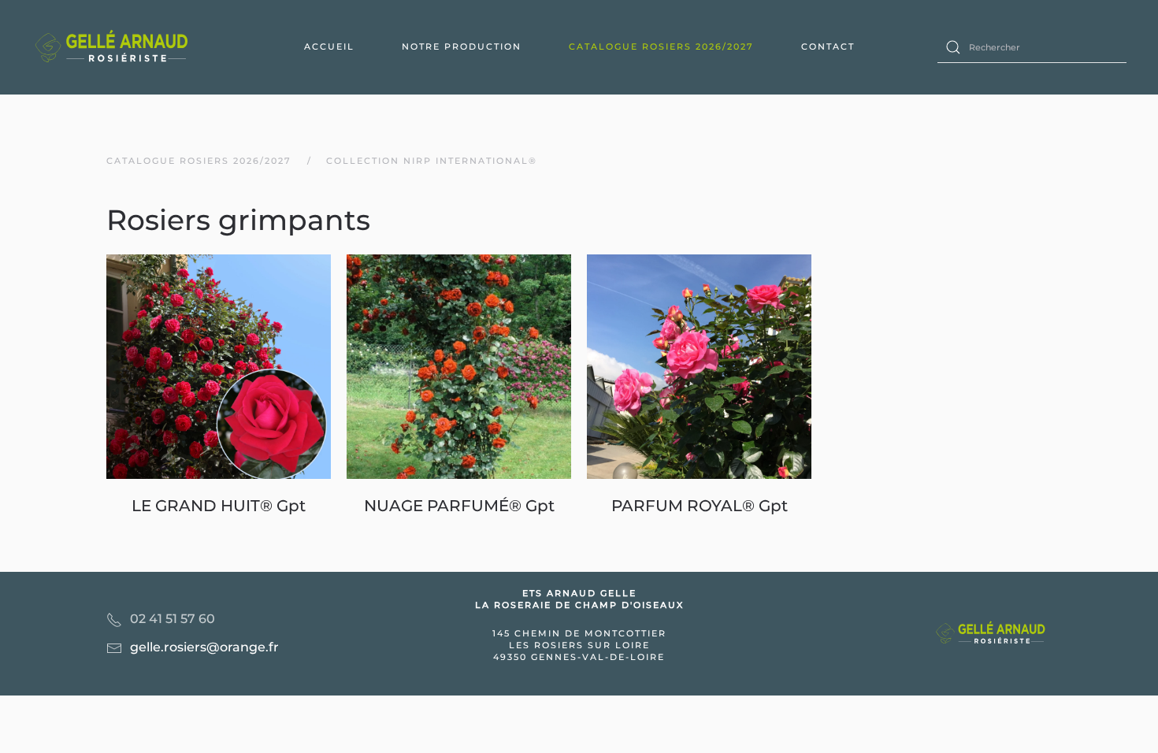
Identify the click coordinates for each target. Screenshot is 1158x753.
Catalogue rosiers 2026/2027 (661, 46)
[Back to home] (114, 47)
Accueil (329, 46)
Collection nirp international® (431, 160)
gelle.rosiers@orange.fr (204, 647)
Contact (828, 46)
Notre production (461, 46)
